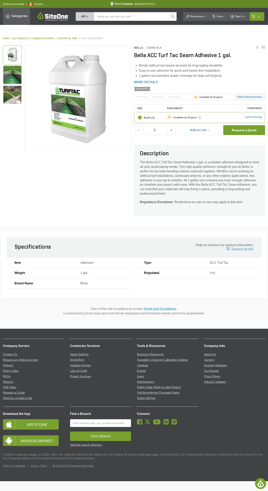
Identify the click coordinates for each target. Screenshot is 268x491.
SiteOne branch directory (86, 444)
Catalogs (142, 365)
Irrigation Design (80, 365)
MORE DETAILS (146, 82)
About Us (210, 354)
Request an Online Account (20, 359)
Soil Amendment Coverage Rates (158, 392)
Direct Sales (11, 370)
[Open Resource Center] (260, 483)
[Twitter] (148, 423)
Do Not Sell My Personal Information (73, 465)
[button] (37, 4)
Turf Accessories (91, 38)
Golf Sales (9, 387)
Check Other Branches (249, 97)
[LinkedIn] (167, 423)
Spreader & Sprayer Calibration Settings (162, 359)
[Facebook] (140, 423)
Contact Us (10, 354)
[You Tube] (158, 423)
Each (149, 117)
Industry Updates (215, 381)
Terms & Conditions (14, 465)
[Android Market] (33, 441)
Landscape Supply (43, 38)
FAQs (6, 376)
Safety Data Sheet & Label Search (159, 387)
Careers (209, 359)
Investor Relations (215, 365)
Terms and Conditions (159, 308)
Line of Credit (78, 370)
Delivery (8, 365)
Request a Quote (244, 130)
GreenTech (77, 359)
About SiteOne (79, 354)
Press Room (212, 376)
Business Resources (150, 354)
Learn (140, 376)
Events (141, 370)
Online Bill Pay (146, 398)
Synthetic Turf (67, 38)
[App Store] (33, 424)
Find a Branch (80, 413)
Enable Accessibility (13, 4)
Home (6, 38)
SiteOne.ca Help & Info (17, 398)
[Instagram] (175, 423)
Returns (8, 381)
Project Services (80, 376)
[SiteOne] (53, 20)
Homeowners (145, 381)
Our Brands (211, 370)
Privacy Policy (39, 465)
